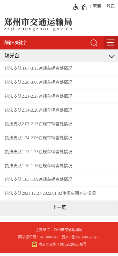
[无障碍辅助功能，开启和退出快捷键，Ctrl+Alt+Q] (80, 7)
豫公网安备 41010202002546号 (62, 244)
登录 (111, 6)
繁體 (97, 6)
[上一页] (59, 207)
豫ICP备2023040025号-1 (81, 237)
